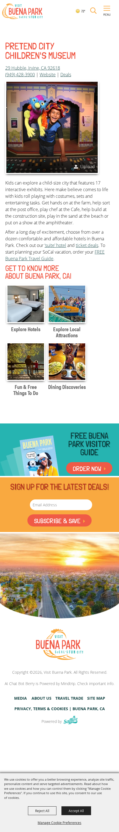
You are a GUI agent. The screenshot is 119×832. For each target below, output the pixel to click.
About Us (41, 698)
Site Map (96, 698)
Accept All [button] (76, 811)
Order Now (87, 469)
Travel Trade (69, 698)
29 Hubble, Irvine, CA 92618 (32, 68)
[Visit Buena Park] (22, 11)
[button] (93, 11)
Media (20, 698)
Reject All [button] (42, 811)
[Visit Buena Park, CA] (59, 644)
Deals (65, 75)
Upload (87, 167)
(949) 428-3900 (20, 75)
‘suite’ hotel (55, 245)
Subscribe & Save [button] (57, 521)
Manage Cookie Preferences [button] (59, 822)
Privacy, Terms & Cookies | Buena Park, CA (59, 709)
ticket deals (87, 245)
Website (48, 75)
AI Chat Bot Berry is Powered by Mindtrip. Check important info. (59, 683)
